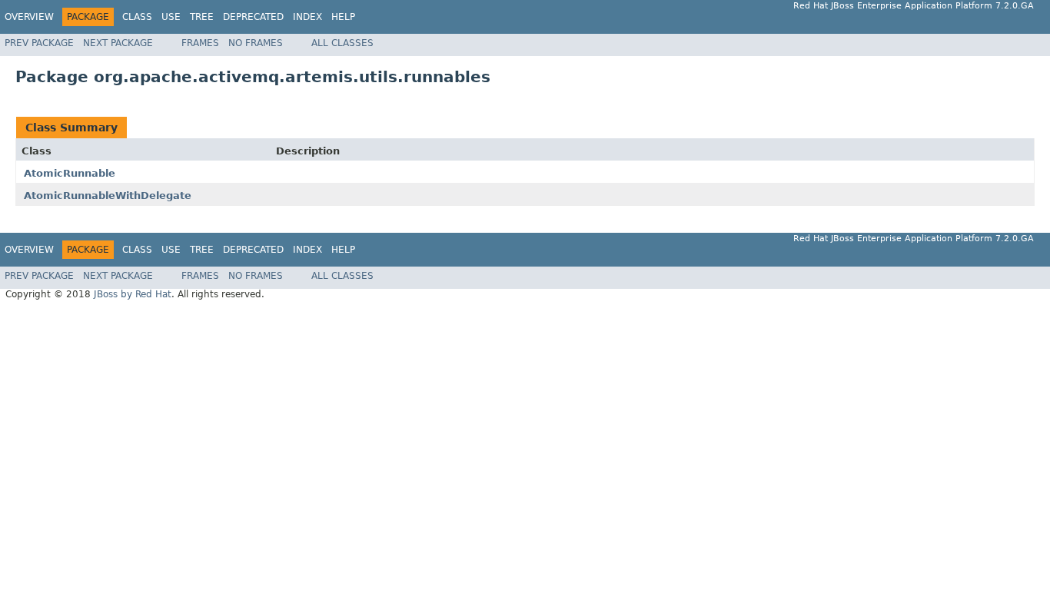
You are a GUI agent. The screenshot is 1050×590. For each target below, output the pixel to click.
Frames (200, 43)
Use (171, 17)
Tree (202, 17)
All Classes (342, 43)
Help (343, 17)
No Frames (255, 43)
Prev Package (39, 43)
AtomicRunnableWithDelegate (107, 195)
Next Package (118, 43)
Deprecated (253, 17)
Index (307, 17)
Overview (29, 17)
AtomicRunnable (69, 173)
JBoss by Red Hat (132, 294)
